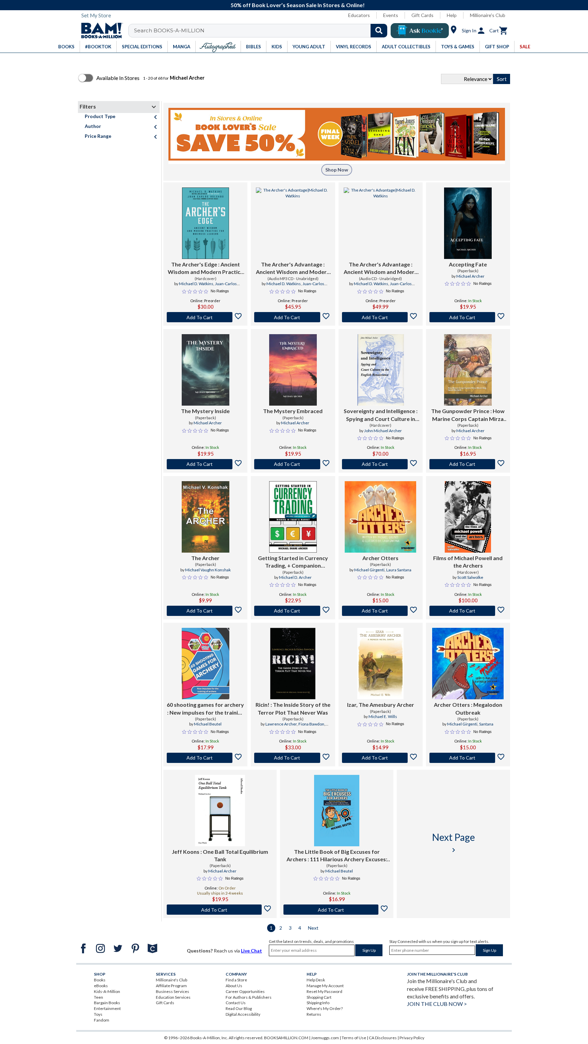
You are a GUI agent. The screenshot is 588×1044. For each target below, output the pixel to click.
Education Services (173, 997)
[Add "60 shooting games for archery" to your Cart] (205, 758)
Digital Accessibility (243, 1014)
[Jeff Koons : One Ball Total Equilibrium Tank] (220, 810)
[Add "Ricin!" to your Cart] (292, 758)
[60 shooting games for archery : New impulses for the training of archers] (205, 663)
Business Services (172, 991)
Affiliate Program (171, 985)
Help (452, 15)
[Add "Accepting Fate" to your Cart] (468, 317)
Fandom (101, 1020)
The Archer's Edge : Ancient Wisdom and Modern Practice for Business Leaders (205, 268)
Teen (98, 997)
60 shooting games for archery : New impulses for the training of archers (205, 708)
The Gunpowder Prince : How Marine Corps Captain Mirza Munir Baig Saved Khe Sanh (468, 415)
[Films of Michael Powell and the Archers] (468, 516)
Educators (359, 15)
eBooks (101, 985)
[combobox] (262, 30)
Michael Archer (470, 276)
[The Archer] (205, 516)
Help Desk (316, 979)
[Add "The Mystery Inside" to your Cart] (205, 464)
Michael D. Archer (295, 577)
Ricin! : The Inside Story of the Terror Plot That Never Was (293, 708)
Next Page (453, 842)
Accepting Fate (468, 264)
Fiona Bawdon (311, 724)
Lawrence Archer (281, 724)
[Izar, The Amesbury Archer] (380, 663)
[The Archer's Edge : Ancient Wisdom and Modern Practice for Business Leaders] (205, 223)
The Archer (205, 558)
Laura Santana (398, 569)
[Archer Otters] (380, 516)
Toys (98, 1014)
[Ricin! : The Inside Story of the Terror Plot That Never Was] (292, 663)
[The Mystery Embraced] (292, 369)
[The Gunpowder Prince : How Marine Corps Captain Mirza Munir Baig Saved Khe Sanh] (467, 369)
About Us (234, 985)
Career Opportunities (245, 991)
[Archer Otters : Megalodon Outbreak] (467, 663)
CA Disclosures (383, 1037)
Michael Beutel (208, 724)
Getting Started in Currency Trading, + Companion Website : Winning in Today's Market (293, 562)
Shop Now (336, 170)
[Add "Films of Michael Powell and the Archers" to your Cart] (468, 611)
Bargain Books (107, 1002)
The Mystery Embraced (293, 411)
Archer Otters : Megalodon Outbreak (468, 708)
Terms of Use (354, 1037)
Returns (314, 1014)
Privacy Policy (411, 1037)
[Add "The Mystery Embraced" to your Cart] (292, 464)
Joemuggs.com (325, 1037)
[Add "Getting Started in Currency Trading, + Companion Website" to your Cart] (292, 611)
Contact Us (236, 1002)
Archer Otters (380, 558)
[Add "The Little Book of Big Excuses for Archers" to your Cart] (336, 909)
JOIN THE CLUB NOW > (437, 1003)
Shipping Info (318, 1002)
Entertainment (107, 1008)
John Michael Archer (383, 430)
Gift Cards (422, 15)
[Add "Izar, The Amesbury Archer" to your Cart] (380, 758)
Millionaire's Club (487, 15)
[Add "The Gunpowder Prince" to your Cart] (468, 464)
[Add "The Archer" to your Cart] (205, 611)
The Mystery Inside (205, 411)
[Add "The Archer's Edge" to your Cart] (205, 317)
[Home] (99, 30)
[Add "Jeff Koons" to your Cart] (220, 909)
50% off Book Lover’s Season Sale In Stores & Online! (298, 5)
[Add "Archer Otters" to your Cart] (380, 611)
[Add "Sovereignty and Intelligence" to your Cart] (380, 464)
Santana (486, 724)
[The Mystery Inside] (205, 369)
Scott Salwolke (470, 577)
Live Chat (251, 950)
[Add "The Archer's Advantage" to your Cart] (292, 317)
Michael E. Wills (383, 716)
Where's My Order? (325, 1008)
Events (390, 15)
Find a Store (236, 979)
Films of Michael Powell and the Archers (468, 562)
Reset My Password (324, 991)
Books (99, 979)
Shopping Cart (319, 997)
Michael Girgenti (369, 569)
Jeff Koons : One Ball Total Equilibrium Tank (220, 855)
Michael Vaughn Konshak (208, 569)
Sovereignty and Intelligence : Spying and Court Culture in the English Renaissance (381, 415)
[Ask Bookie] (420, 30)
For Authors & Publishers (249, 997)
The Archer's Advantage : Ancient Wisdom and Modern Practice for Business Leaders (293, 268)
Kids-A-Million (107, 991)
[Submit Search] (379, 30)
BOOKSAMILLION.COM (286, 1037)
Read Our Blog (239, 1008)
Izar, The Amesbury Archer (380, 704)
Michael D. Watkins (196, 283)
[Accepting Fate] (467, 223)
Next (313, 928)
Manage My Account (325, 985)
